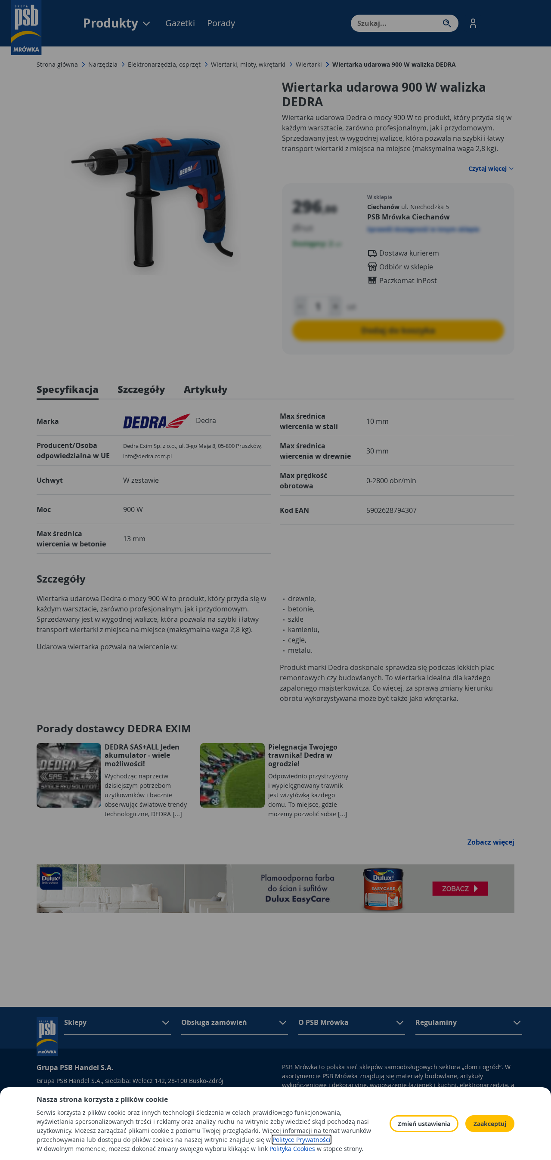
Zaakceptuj (490, 1124)
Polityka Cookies (292, 1149)
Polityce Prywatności (301, 1139)
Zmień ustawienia (424, 1124)
